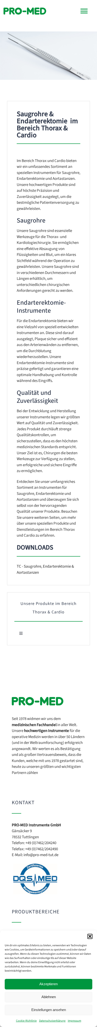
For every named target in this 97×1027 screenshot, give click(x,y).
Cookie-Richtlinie (26, 1021)
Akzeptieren (48, 984)
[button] (90, 936)
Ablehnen (48, 997)
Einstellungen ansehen (48, 1010)
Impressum (74, 1021)
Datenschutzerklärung (52, 1021)
